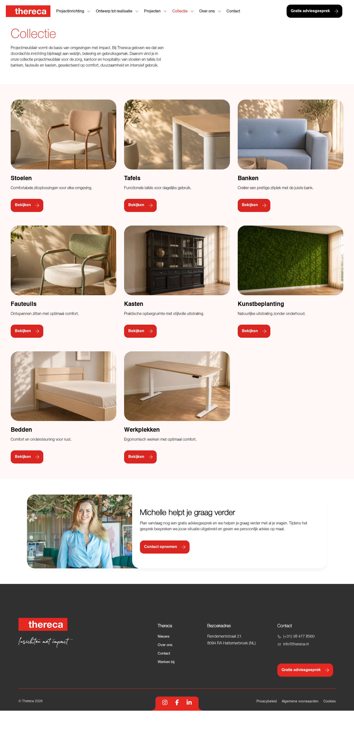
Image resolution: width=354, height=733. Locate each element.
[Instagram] (164, 702)
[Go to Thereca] (28, 11)
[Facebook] (177, 702)
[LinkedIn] (189, 702)
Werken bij (166, 662)
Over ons (165, 645)
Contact (164, 653)
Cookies (329, 701)
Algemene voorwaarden (300, 701)
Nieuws (164, 636)
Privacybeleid (266, 701)
